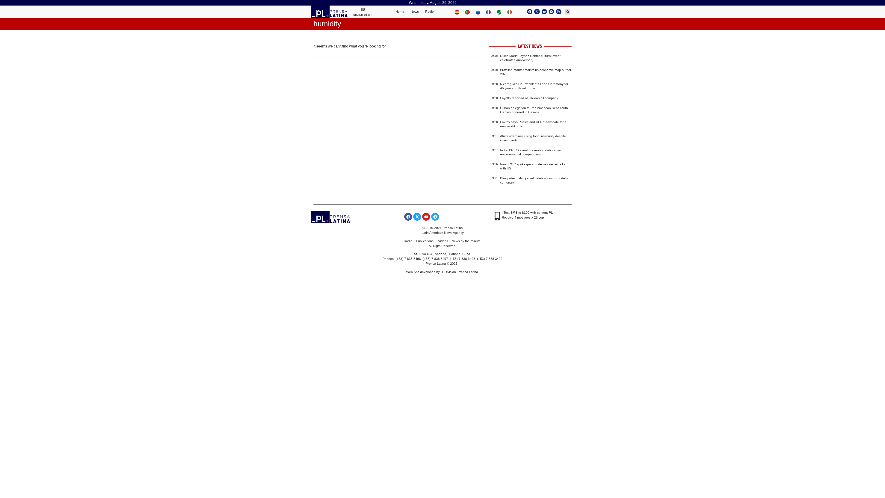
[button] (567, 12)
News (415, 11)
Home (399, 11)
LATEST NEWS (530, 46)
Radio (429, 11)
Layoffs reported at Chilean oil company (529, 98)
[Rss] (558, 11)
